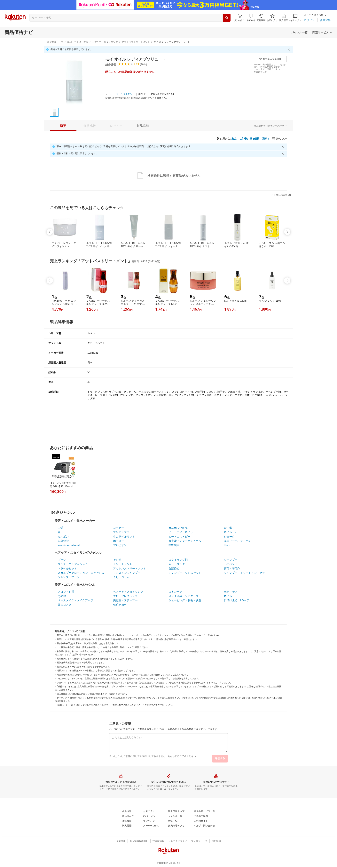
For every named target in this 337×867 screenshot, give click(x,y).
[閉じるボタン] (289, 49)
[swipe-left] (50, 232)
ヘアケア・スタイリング (105, 42)
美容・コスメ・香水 (77, 42)
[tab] (63, 126)
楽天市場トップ (55, 42)
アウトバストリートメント (136, 42)
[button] (251, 18)
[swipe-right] (287, 232)
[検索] (227, 18)
